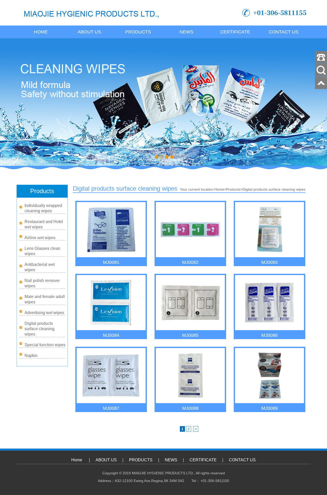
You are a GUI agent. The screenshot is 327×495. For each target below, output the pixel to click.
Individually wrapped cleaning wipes (43, 208)
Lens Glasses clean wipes (42, 251)
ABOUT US (89, 31)
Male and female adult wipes (45, 299)
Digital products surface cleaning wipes (39, 328)
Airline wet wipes (40, 238)
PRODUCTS (138, 31)
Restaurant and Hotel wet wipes (44, 224)
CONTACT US (283, 31)
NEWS (186, 31)
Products (233, 189)
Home (41, 31)
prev (17, 102)
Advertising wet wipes (44, 313)
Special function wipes (45, 345)
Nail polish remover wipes (42, 283)
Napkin (31, 355)
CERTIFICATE (235, 31)
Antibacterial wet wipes (40, 267)
